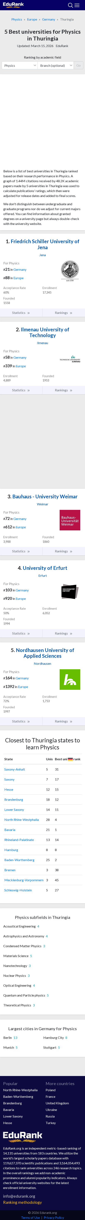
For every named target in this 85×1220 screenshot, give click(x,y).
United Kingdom (57, 1103)
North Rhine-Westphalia (21, 819)
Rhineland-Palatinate (19, 840)
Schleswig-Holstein (18, 890)
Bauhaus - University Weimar (42, 496)
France (50, 1096)
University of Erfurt (42, 568)
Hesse (8, 789)
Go (78, 65)
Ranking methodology (22, 1202)
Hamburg (11, 850)
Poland (50, 1090)
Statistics (19, 313)
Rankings (61, 313)
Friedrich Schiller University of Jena (42, 244)
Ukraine (51, 1110)
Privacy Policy (54, 1217)
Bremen (9, 870)
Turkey (51, 1123)
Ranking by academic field (42, 57)
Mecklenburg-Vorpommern (24, 880)
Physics (16, 19)
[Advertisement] (42, 123)
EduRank (62, 46)
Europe (32, 19)
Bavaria (9, 830)
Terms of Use (30, 1217)
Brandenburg (13, 799)
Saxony (9, 779)
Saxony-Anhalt (14, 769)
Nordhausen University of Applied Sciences (42, 653)
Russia (50, 1116)
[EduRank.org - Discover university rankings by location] (13, 5)
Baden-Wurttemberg (19, 860)
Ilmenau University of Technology (42, 332)
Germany (48, 19)
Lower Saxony (14, 809)
